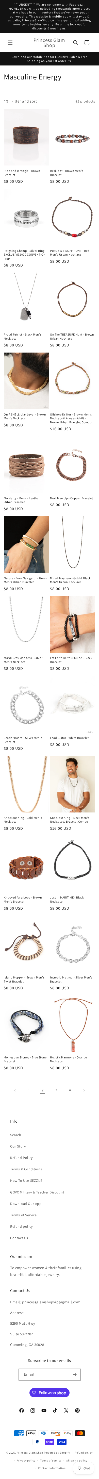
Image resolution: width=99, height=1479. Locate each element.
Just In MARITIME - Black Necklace (67, 899)
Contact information (51, 1468)
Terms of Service (23, 1215)
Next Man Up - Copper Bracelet (71, 498)
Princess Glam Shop (29, 1452)
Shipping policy (76, 1460)
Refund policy (21, 1226)
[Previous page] (15, 1090)
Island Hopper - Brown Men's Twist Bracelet (24, 979)
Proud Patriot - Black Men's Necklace (22, 336)
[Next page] (83, 1090)
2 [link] (43, 1090)
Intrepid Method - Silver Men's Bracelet (71, 979)
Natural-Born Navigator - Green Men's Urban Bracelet (25, 580)
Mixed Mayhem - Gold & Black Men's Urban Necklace (70, 580)
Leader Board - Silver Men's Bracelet (23, 740)
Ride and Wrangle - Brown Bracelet (22, 173)
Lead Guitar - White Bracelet (69, 738)
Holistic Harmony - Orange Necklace (68, 1059)
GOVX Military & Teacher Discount (37, 1192)
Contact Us (19, 1238)
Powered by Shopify (57, 1452)
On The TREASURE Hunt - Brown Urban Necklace (72, 336)
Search (15, 1135)
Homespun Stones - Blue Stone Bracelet (25, 1059)
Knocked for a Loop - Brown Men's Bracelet (23, 899)
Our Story (18, 1146)
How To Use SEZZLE (26, 1180)
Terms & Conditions (26, 1169)
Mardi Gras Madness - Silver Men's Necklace (23, 660)
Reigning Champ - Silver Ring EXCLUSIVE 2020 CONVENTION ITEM (25, 254)
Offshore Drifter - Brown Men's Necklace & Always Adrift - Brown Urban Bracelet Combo (71, 418)
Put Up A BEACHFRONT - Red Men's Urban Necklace (70, 253)
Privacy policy (25, 1460)
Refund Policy (21, 1157)
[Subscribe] (74, 1375)
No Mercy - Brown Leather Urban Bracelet (22, 500)
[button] (10, 42)
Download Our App (26, 1203)
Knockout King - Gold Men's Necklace (23, 820)
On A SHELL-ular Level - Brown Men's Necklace (25, 416)
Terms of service (50, 1460)
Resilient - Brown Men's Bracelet (66, 173)
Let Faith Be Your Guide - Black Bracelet (71, 660)
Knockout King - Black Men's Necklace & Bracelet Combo (69, 820)
